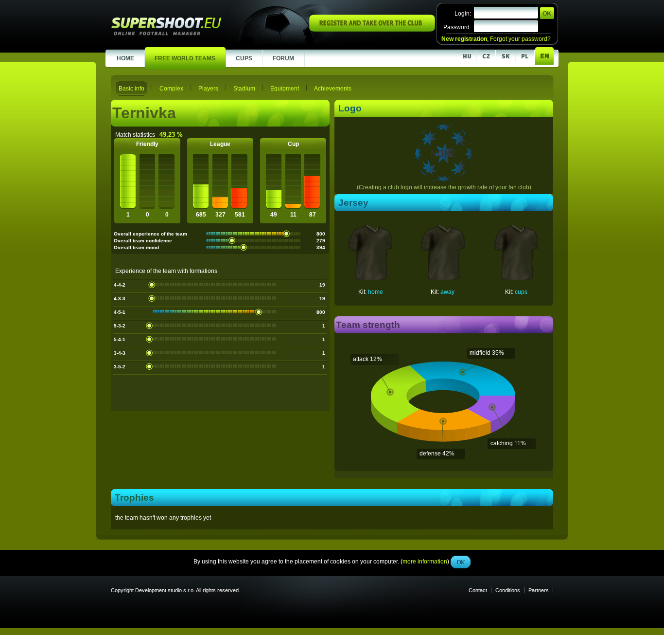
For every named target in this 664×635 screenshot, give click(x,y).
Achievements (332, 88)
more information (424, 218)
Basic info (131, 88)
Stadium (244, 88)
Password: (457, 27)
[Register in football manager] (372, 29)
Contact (478, 590)
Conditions (507, 590)
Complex (171, 88)
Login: (462, 13)
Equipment (284, 88)
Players (208, 88)
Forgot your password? (520, 39)
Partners (538, 590)
